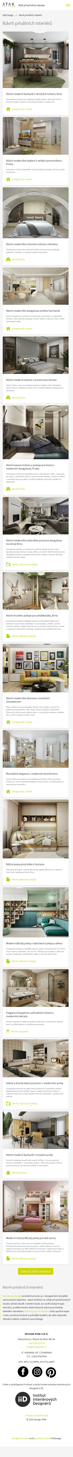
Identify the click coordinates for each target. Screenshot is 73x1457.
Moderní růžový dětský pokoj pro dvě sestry (31, 1238)
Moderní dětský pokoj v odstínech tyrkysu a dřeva (34, 943)
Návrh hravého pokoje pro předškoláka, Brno (32, 615)
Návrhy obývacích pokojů (25, 564)
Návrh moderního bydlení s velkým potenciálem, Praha (34, 162)
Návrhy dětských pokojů (24, 636)
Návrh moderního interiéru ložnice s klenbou (32, 244)
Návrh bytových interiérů (37, 1311)
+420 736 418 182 (36, 1343)
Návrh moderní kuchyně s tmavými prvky (29, 1154)
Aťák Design (8, 15)
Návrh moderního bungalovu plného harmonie (33, 310)
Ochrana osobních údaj (36, 1415)
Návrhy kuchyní (19, 1172)
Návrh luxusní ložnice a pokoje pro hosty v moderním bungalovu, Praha (30, 466)
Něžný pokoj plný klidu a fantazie (25, 864)
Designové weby (20, 1438)
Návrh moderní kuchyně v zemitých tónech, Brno (34, 94)
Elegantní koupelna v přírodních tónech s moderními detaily (30, 1014)
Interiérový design (12, 1295)
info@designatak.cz (36, 1346)
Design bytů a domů (22, 109)
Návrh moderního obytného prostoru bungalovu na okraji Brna (34, 542)
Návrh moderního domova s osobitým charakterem (28, 699)
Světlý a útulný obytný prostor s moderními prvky (34, 1083)
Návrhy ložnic (18, 259)
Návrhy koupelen (19, 1031)
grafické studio (42, 1438)
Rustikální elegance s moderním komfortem (32, 773)
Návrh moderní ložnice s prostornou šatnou (31, 379)
